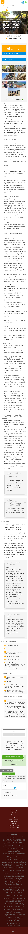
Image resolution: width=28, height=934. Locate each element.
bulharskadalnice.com (19, 840)
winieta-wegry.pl (9, 894)
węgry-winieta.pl (19, 917)
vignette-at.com (9, 879)
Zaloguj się (14, 821)
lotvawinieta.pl (9, 861)
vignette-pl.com (19, 881)
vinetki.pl (19, 886)
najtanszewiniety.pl (7, 865)
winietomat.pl (18, 911)
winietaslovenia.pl (19, 906)
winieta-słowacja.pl (18, 892)
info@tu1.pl (8, 8)
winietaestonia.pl (9, 901)
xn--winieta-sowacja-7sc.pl (14, 923)
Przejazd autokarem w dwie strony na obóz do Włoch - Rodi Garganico (15, 777)
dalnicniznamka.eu (20, 847)
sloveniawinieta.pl (20, 870)
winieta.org (9, 895)
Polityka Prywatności (14, 817)
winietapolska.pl (19, 904)
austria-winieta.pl (9, 836)
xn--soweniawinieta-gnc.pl (14, 920)
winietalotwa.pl (8, 903)
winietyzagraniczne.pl (18, 915)
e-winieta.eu (6, 850)
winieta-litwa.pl (8, 892)
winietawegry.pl (10, 911)
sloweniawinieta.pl (19, 875)
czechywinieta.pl (9, 845)
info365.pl (9, 856)
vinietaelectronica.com (14, 887)
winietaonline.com (9, 904)
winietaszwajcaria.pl (9, 909)
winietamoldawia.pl (19, 903)
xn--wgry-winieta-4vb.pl (14, 922)
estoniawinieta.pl (20, 853)
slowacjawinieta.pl (8, 875)
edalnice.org (14, 850)
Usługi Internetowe (14, 825)
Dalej (13, 734)
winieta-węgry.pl (19, 894)
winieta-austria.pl (8, 890)
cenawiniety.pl (10, 842)
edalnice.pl (22, 850)
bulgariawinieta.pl (7, 840)
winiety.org (8, 912)
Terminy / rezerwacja (16, 49)
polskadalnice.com (19, 867)
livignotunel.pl (8, 859)
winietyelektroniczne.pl (9, 914)
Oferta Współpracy (14, 827)
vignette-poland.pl (9, 883)
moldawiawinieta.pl (21, 864)
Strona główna (11, 34)
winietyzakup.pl (9, 917)
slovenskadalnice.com (14, 872)
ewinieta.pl (20, 854)
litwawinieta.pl (18, 858)
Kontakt (14, 823)
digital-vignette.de (10, 848)
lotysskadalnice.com (7, 862)
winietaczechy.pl (20, 900)
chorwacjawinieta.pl (9, 844)
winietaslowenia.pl (19, 908)
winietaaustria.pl (18, 895)
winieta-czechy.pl (19, 890)
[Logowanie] (7, 10)
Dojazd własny (9, 781)
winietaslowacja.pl (8, 908)
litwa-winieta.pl (9, 858)
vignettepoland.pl (11, 886)
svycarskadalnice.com (8, 876)
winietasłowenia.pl (19, 909)
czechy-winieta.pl (19, 844)
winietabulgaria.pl (20, 898)
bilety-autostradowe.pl (8, 839)
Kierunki (14, 813)
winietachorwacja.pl (9, 900)
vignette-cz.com (9, 881)
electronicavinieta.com (14, 851)
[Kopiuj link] (22, 100)
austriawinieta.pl (19, 836)
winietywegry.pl (8, 915)
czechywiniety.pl (19, 845)
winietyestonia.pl (20, 914)
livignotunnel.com (18, 859)
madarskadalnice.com (20, 862)
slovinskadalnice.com (8, 873)
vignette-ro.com (19, 883)
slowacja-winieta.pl (20, 873)
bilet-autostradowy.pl (14, 837)
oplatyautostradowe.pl (19, 865)
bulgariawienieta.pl (20, 839)
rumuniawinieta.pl (20, 869)
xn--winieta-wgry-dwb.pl (14, 925)
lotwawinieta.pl (18, 861)
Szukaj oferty (14, 810)
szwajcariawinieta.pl (20, 876)
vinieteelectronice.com (9, 889)
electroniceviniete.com (9, 853)
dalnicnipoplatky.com (8, 847)
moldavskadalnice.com (8, 864)
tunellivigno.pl (19, 878)
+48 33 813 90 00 (10, 5)
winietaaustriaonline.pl (14, 897)
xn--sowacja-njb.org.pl (14, 919)
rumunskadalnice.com (8, 870)
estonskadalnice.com (10, 854)
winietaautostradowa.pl (9, 898)
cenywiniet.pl (18, 842)
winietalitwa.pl (19, 901)
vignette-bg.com (19, 879)
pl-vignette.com (8, 867)
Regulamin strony (14, 819)
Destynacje (14, 815)
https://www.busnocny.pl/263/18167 (12, 100)
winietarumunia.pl (8, 906)
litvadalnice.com (17, 856)
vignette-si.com (10, 884)
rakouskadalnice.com (8, 869)
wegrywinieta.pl (21, 889)
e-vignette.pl (19, 848)
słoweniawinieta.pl (9, 878)
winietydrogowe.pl (17, 912)
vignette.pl (19, 884)
